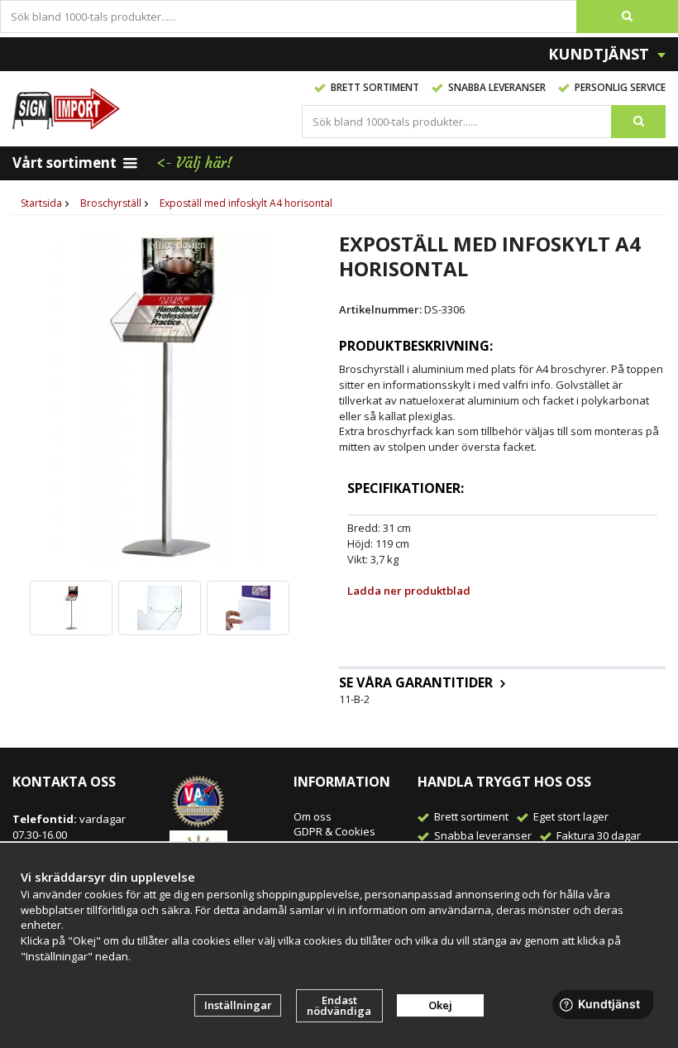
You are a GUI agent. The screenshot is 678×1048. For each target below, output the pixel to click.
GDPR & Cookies (334, 831)
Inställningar (238, 1005)
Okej (440, 1005)
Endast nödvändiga (339, 1005)
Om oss (313, 816)
